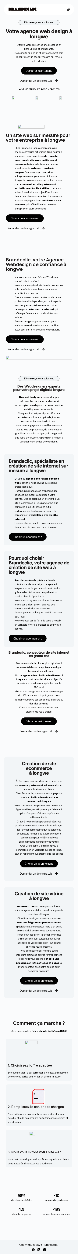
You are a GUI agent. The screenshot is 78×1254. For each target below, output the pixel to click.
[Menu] (68, 9)
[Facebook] (33, 1249)
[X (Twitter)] (38, 1249)
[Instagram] (44, 1249)
